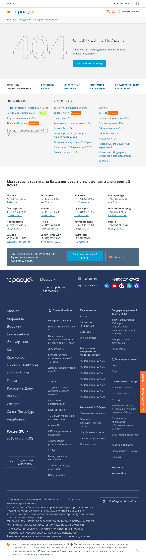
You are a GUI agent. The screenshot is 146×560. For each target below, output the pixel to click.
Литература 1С (56, 348)
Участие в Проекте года (93, 438)
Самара (13, 403)
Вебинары (85, 331)
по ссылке (13, 540)
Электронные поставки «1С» (22, 112)
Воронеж (14, 326)
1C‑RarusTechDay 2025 (92, 366)
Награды (116, 399)
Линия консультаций (65, 152)
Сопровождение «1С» (111, 123)
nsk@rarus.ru (14, 228)
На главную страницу (89, 63)
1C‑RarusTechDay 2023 (92, 378)
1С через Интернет (17, 123)
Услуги (52, 381)
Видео (115, 371)
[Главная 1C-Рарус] (59, 12)
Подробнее (45, 554)
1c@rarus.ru (13, 202)
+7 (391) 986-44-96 (84, 212)
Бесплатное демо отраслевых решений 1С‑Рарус (60, 358)
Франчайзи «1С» (63, 128)
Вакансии (117, 457)
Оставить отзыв (88, 444)
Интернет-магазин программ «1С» (26, 107)
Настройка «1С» (107, 138)
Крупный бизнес (57, 409)
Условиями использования (50, 547)
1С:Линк (103, 107)
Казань (13, 349)
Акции (83, 316)
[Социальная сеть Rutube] (121, 285)
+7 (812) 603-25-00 (50, 238)
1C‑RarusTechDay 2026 (92, 360)
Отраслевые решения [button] (72, 86)
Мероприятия (88, 310)
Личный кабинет (63, 310)
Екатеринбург (18, 334)
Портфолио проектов (92, 432)
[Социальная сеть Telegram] (129, 285)
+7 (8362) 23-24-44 (16, 212)
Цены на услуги (56, 475)
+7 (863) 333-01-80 (84, 225)
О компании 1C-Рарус (124, 381)
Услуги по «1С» (64, 101)
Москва (13, 310)
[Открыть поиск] (108, 11)
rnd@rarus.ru (81, 228)
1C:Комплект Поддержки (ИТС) (70, 107)
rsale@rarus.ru (116, 228)
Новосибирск (18, 372)
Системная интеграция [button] (97, 86)
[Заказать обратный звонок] (137, 3)
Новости (116, 365)
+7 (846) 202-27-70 (16, 238)
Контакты (118, 467)
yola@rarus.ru (14, 215)
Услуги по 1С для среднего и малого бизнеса (58, 391)
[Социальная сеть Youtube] (114, 285)
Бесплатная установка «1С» (114, 118)
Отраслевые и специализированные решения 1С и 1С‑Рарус (61, 339)
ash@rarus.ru (48, 202)
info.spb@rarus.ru (50, 241)
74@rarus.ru (81, 241)
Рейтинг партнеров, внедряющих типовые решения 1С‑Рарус (124, 409)
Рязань (12, 396)
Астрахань (15, 318)
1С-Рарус (11, 19)
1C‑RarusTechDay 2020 (92, 396)
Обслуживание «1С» (110, 128)
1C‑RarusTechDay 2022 (92, 384)
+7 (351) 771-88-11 (84, 238)
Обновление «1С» (108, 133)
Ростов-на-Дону (20, 388)
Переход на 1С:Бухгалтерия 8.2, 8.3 (73, 147)
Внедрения (25, 19)
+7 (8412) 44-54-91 (50, 225)
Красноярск (16, 357)
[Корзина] (113, 11)
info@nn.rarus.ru (117, 215)
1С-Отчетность (62, 112)
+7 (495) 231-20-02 (124, 3)
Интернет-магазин (59, 320)
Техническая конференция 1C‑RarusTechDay (90, 351)
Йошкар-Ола (17, 341)
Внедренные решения (92, 413)
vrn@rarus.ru (81, 202)
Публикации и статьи (125, 359)
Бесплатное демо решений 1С (27, 130)
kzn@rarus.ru (48, 215)
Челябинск (16, 419)
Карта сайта (119, 473)
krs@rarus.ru (81, 215)
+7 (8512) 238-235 (50, 198)
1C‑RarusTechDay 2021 (92, 390)
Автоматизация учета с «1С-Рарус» (73, 142)
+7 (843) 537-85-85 (50, 212)
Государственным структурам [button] (127, 86)
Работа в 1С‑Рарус (122, 445)
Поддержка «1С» (63, 118)
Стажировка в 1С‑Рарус (124, 451)
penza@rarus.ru (49, 228)
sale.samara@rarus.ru (19, 241)
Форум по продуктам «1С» (21, 118)
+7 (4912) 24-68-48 (118, 225)
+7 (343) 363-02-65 (118, 198)
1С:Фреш (104, 161)
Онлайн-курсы (88, 337)
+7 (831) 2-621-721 (118, 212)
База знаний (118, 348)
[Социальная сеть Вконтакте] (107, 285)
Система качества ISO (123, 393)
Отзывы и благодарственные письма (90, 423)
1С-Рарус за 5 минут (123, 387)
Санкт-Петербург (21, 411)
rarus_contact (90, 285)
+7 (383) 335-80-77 (16, 225)
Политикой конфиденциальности (90, 547)
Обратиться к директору (125, 434)
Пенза (12, 380)
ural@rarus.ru (115, 202)
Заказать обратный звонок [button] (85, 256)
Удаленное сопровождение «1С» (72, 123)
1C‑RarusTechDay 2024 (92, 372)
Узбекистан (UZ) (20, 438)
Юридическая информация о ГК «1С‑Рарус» (34, 499)
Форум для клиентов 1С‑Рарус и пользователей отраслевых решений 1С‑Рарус (123, 326)
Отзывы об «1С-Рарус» (93, 407)
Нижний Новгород (22, 365)
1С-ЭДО (103, 112)
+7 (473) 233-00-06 (84, 198)
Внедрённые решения (46, 19)
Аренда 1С (54, 425)
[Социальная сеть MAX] (136, 285)
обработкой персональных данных (31, 532)
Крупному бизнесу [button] (47, 86)
